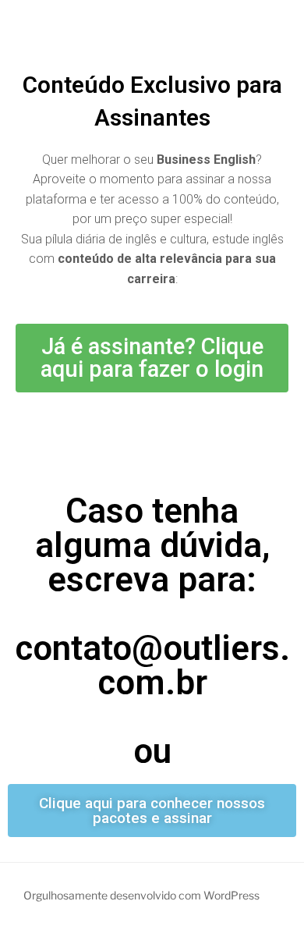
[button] (152, 358)
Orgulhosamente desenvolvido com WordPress (141, 895)
